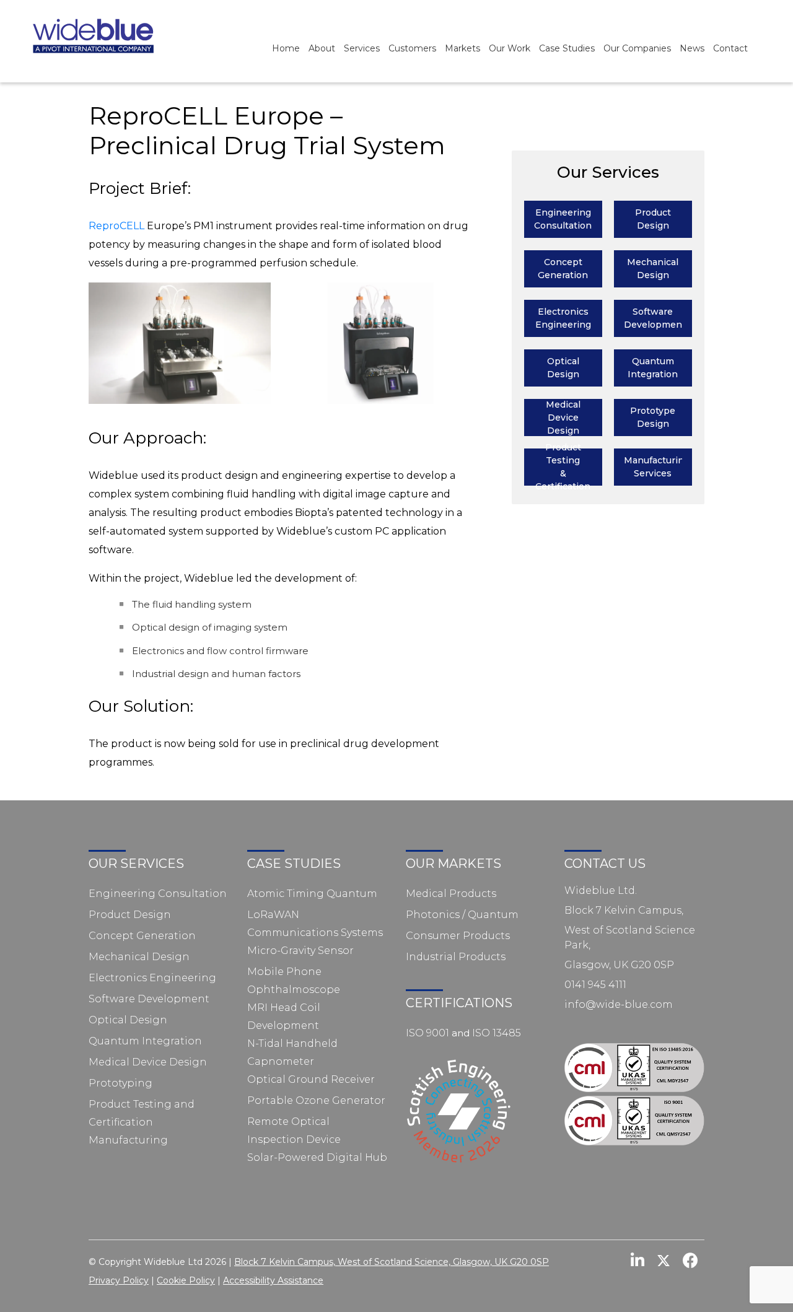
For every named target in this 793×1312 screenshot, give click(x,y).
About (322, 48)
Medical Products (451, 893)
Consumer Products (458, 936)
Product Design (130, 915)
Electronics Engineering (152, 978)
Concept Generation (142, 936)
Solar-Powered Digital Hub (317, 1157)
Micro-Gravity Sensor (300, 950)
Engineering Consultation (158, 893)
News (692, 48)
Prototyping (120, 1083)
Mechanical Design (139, 957)
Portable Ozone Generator (316, 1100)
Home (286, 48)
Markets (462, 48)
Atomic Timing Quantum (312, 893)
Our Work (509, 48)
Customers (412, 48)
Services (362, 48)
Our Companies (637, 48)
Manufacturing (128, 1140)
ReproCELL (116, 226)
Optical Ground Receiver (311, 1079)
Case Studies (567, 48)
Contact (730, 48)
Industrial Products (456, 957)
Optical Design (128, 1020)
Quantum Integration (145, 1041)
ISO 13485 (496, 1033)
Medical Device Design (148, 1062)
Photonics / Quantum (462, 915)
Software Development (149, 999)
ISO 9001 (427, 1033)
